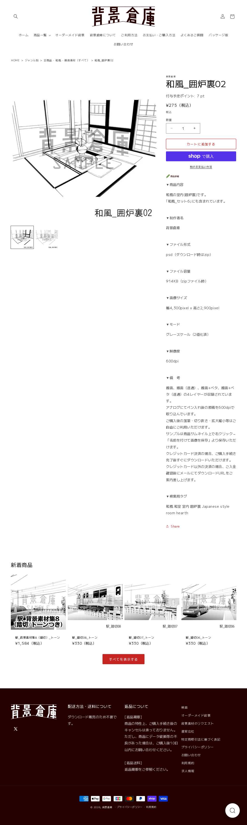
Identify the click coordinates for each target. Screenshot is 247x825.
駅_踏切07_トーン (141, 637)
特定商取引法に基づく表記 (200, 739)
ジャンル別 (32, 60)
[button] (16, 16)
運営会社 (187, 731)
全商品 (48, 60)
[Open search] (232, 810)
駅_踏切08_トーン (84, 637)
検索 (184, 707)
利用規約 (187, 763)
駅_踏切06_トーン (198, 637)
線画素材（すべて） (76, 60)
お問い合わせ (191, 755)
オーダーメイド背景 (196, 715)
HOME (15, 60)
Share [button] (175, 526)
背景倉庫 (107, 807)
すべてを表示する (123, 659)
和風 (58, 60)
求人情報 (187, 771)
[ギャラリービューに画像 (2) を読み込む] (47, 237)
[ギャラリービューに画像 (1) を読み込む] (22, 237)
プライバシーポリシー (197, 747)
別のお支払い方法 (201, 167)
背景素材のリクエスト (197, 723)
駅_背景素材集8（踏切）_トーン (37, 637)
